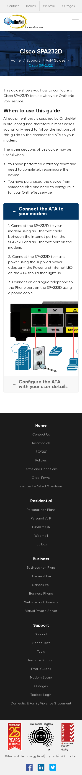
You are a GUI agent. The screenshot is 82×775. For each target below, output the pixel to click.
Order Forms (41, 477)
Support (33, 60)
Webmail (49, 6)
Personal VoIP (41, 518)
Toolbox (31, 6)
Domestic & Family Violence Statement (41, 703)
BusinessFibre (41, 576)
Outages (68, 6)
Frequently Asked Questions (41, 486)
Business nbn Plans (41, 567)
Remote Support (41, 660)
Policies (41, 460)
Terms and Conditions (41, 469)
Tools (41, 651)
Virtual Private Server (41, 611)
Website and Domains (41, 602)
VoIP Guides (55, 60)
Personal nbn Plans (41, 510)
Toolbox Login (41, 694)
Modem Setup (41, 677)
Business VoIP (41, 585)
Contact (13, 6)
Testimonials (41, 443)
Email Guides (41, 669)
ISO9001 (41, 451)
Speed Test (41, 643)
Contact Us (41, 434)
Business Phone (41, 593)
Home (16, 60)
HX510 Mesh (41, 527)
